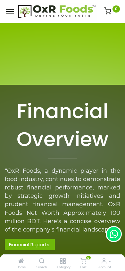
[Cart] (83, 261)
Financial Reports (30, 244)
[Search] (42, 261)
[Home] (21, 261)
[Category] (63, 261)
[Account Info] (104, 261)
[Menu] (9, 11)
